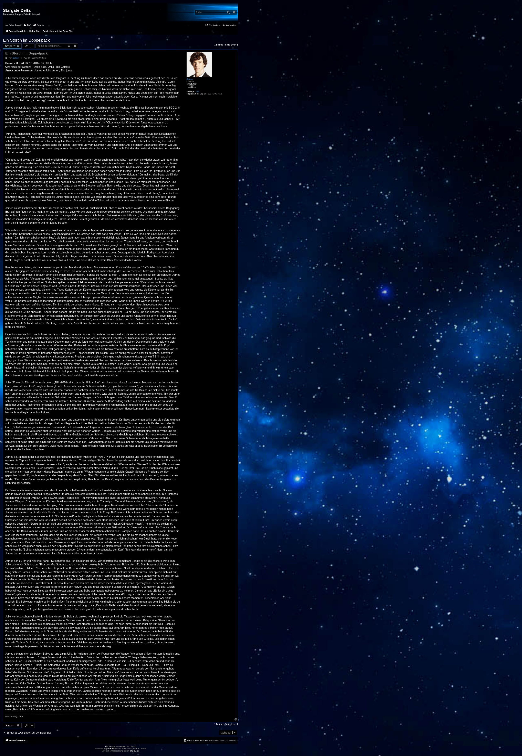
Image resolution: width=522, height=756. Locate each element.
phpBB (109, 748)
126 (197, 91)
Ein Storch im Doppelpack (26, 40)
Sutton (190, 79)
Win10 (108, 746)
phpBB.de (134, 751)
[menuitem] (27, 25)
